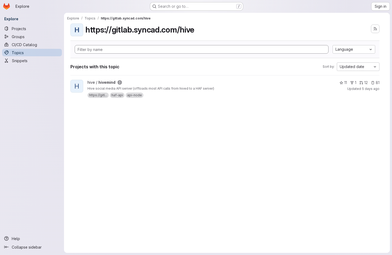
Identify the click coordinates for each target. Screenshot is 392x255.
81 (377, 82)
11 (345, 82)
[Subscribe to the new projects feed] (375, 29)
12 (366, 82)
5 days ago (370, 89)
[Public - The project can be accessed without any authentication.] (120, 82)
